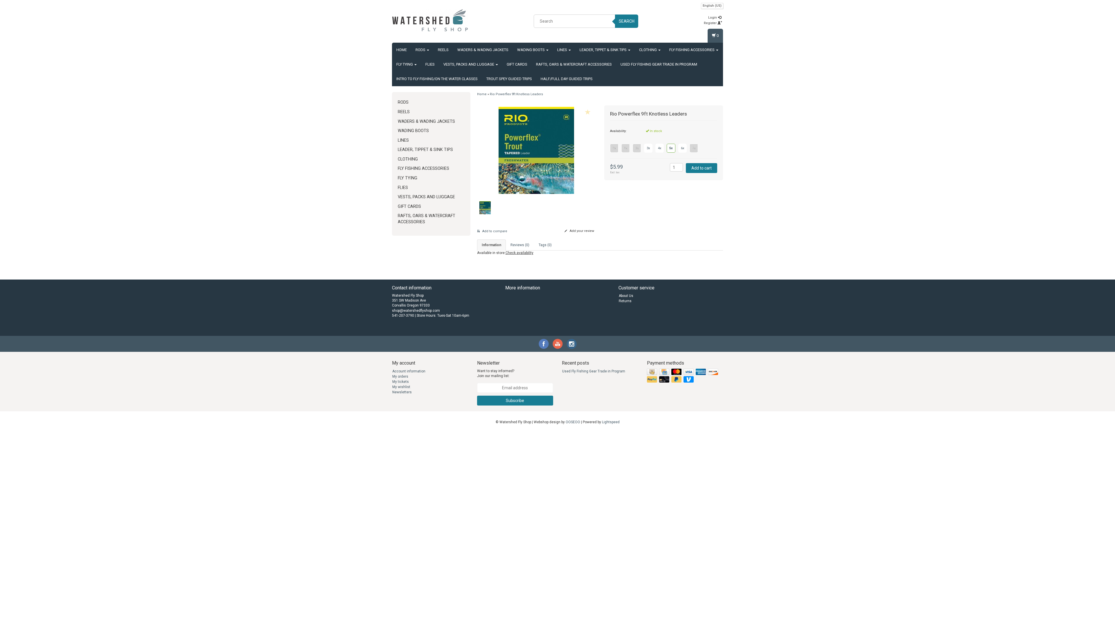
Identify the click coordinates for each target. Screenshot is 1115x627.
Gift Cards (517, 64)
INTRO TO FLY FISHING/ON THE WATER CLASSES (437, 79)
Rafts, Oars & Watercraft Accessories (574, 64)
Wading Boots (531, 50)
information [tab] (491, 245)
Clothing (648, 50)
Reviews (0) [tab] (519, 245)
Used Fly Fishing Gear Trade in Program (659, 64)
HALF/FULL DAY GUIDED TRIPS (567, 79)
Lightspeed (611, 422)
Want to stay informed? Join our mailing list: (495, 373)
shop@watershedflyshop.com (416, 311)
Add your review (581, 231)
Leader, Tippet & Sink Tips (603, 50)
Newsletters (402, 392)
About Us (626, 296)
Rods (421, 50)
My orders (400, 376)
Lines (562, 50)
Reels (443, 50)
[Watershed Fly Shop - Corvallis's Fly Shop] (430, 20)
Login (713, 17)
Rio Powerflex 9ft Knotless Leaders (516, 94)
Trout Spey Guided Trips (509, 79)
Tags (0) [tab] (545, 245)
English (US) (712, 6)
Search (626, 21)
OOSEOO (573, 422)
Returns (625, 301)
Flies (430, 64)
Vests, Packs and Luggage (469, 64)
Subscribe (515, 400)
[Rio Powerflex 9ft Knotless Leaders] (536, 150)
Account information (408, 371)
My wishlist (401, 387)
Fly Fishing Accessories (692, 50)
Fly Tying (405, 64)
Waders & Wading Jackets (482, 50)
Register (710, 23)
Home (401, 50)
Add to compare (494, 231)
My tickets (400, 382)
